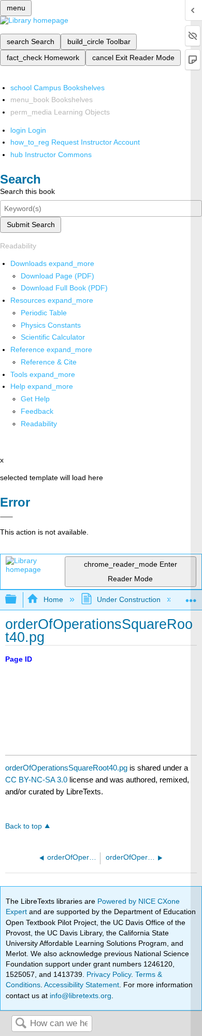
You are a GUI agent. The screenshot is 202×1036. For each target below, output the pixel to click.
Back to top (23, 826)
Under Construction (129, 599)
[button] (37, 411)
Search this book (27, 191)
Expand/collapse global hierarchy (18, 599)
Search (20, 1024)
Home (53, 599)
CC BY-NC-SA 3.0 (36, 779)
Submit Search (31, 224)
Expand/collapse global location (191, 596)
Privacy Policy (108, 974)
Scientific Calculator (53, 337)
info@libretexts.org (79, 995)
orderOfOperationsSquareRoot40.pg (66, 767)
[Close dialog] (6, 516)
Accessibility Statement (81, 985)
